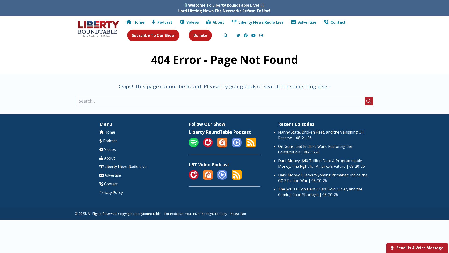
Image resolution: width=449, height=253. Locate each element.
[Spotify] (194, 146)
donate (200, 35)
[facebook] (246, 35)
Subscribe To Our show (153, 35)
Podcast (164, 22)
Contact (338, 22)
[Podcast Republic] (237, 146)
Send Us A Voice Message (419, 247)
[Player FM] (208, 146)
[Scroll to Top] (438, 230)
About (218, 22)
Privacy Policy (111, 192)
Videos (192, 22)
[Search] (226, 35)
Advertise (306, 22)
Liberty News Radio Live (261, 22)
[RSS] (251, 146)
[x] (238, 35)
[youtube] (253, 35)
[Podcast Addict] (222, 146)
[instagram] (260, 35)
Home (138, 22)
